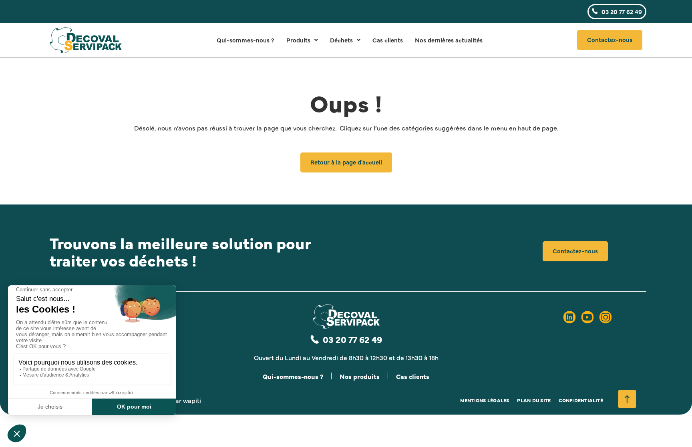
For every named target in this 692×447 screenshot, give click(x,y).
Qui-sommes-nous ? (245, 40)
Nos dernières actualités (449, 40)
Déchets (341, 40)
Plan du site (534, 400)
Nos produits (360, 376)
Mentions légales (484, 400)
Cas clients (387, 40)
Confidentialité (581, 400)
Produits (298, 40)
